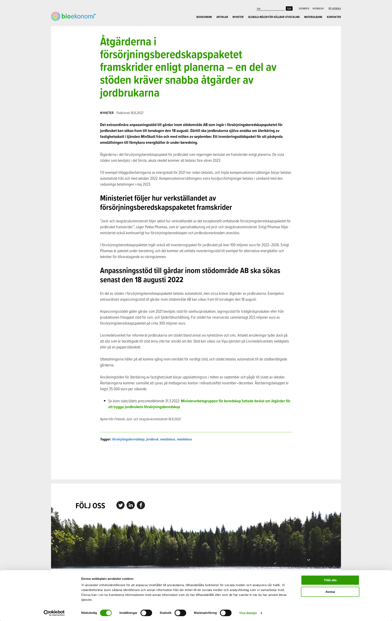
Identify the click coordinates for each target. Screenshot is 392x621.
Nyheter (238, 17)
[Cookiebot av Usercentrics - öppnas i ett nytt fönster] (54, 613)
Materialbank (313, 17)
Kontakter (334, 17)
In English (318, 8)
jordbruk (152, 439)
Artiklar (222, 17)
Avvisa (330, 591)
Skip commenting (196, 460)
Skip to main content (65, 25)
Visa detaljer (248, 613)
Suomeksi (304, 8)
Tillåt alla (330, 580)
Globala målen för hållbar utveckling (274, 17)
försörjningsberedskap (128, 439)
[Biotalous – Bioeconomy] (73, 16)
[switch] (146, 613)
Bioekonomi (204, 17)
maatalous (167, 439)
